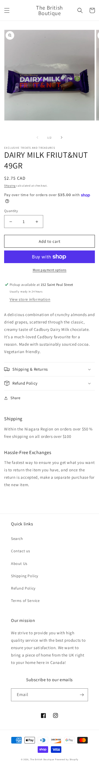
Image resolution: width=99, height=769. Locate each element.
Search (17, 538)
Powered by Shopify (66, 759)
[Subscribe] (82, 694)
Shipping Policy (24, 575)
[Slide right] (62, 137)
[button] (7, 10)
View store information (30, 299)
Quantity (11, 211)
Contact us (20, 550)
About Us (19, 563)
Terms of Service (25, 600)
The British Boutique (42, 759)
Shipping (10, 185)
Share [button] (15, 397)
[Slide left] (37, 137)
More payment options (50, 270)
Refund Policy (23, 588)
